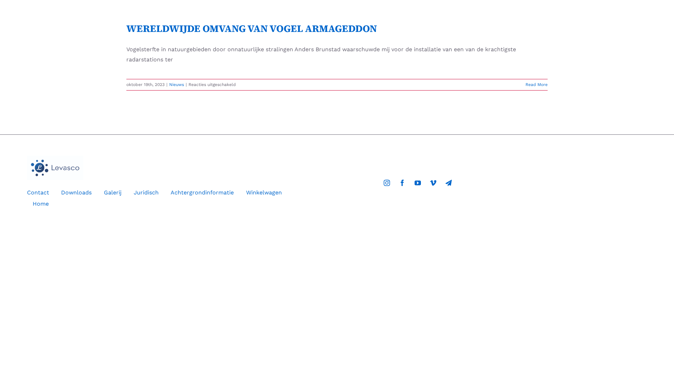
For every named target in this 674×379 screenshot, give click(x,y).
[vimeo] (433, 183)
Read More (537, 84)
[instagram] (387, 183)
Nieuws (176, 84)
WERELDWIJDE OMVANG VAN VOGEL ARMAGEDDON (251, 28)
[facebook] (402, 183)
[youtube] (418, 183)
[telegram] (449, 183)
